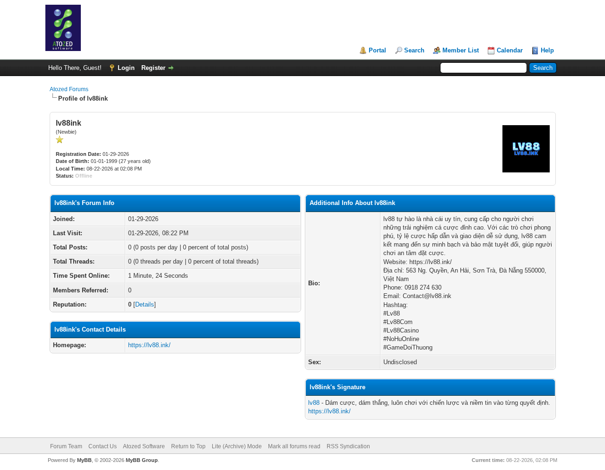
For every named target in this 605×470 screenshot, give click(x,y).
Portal (377, 50)
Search (414, 50)
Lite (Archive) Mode (237, 446)
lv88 (314, 402)
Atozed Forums (69, 89)
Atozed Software (144, 446)
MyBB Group (142, 460)
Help (547, 50)
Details (144, 304)
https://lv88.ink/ (149, 345)
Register (153, 67)
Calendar (510, 50)
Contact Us (102, 446)
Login (126, 67)
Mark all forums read (294, 446)
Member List (460, 50)
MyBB (84, 460)
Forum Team (66, 446)
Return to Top (188, 446)
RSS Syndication (348, 446)
